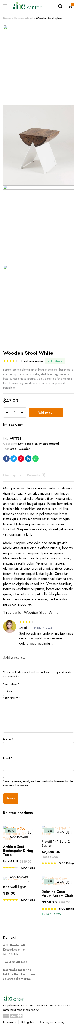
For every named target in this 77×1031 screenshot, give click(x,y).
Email (7, 758)
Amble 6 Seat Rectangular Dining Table (18, 850)
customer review (32, 361)
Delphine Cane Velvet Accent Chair (57, 893)
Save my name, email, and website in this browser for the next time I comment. (38, 783)
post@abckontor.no (17, 970)
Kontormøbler (27, 443)
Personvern (9, 1022)
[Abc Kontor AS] (27, 6)
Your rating (11, 684)
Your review (11, 698)
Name (8, 739)
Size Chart (16, 425)
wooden (24, 449)
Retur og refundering (52, 1022)
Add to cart (46, 412)
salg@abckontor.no (17, 979)
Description (13, 475)
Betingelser (27, 1022)
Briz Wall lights (14, 886)
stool (13, 449)
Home (7, 18)
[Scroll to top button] (70, 1010)
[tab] (13, 475)
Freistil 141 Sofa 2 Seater (56, 843)
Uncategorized (23, 18)
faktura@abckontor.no (19, 974)
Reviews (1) (36, 475)
